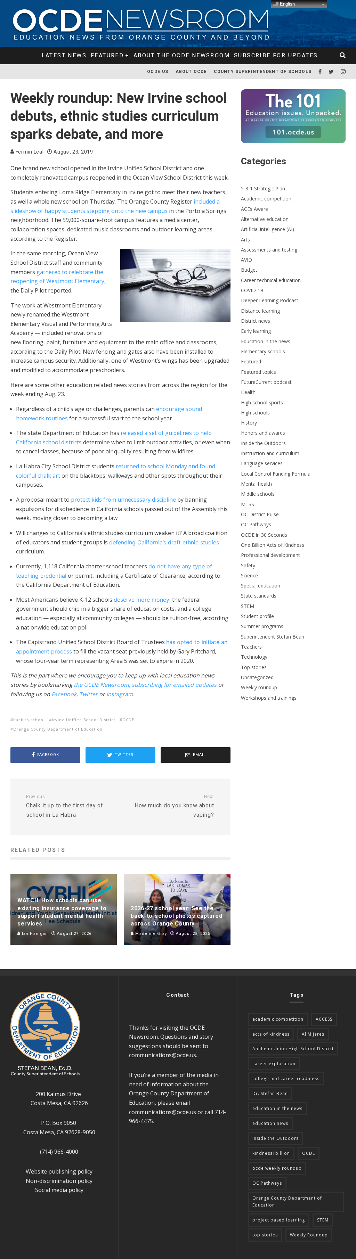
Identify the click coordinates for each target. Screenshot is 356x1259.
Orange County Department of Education (58, 729)
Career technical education (271, 280)
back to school (29, 719)
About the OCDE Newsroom (182, 55)
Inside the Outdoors (263, 443)
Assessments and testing (269, 249)
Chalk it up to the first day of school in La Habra (64, 806)
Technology (254, 656)
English (286, 4)
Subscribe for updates (276, 55)
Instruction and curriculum (270, 453)
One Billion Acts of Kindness (272, 545)
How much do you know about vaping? (174, 806)
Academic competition (266, 198)
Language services (262, 463)
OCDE (128, 719)
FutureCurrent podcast (266, 382)
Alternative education (265, 219)
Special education (260, 585)
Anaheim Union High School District (293, 1049)
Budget (249, 269)
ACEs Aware (254, 209)
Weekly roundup (259, 687)
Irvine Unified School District (83, 719)
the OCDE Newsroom (101, 685)
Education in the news (265, 341)
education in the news (277, 1108)
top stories (265, 1235)
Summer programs (262, 626)
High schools (255, 412)
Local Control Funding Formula (275, 473)
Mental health (256, 483)
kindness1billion (271, 1153)
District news (255, 321)
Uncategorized (257, 677)
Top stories (254, 667)
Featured (107, 55)
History (249, 422)
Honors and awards (263, 432)
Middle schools (258, 494)
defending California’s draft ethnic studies (164, 542)
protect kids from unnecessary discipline (123, 499)
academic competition (278, 1019)
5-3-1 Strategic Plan (263, 188)
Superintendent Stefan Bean (272, 636)
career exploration (274, 1064)
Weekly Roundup (309, 1235)
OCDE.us (157, 71)
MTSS (247, 504)
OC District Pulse (260, 514)
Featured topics (258, 372)
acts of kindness (271, 1034)
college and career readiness (285, 1078)
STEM (247, 606)
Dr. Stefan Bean (270, 1093)
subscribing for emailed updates (174, 685)
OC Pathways (256, 524)
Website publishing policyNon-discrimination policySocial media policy (59, 1181)
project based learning (278, 1220)
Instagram (119, 694)
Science (249, 575)
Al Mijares (313, 1034)
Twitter (88, 694)
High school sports (262, 402)
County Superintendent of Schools (263, 71)
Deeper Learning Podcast (269, 300)
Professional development (270, 555)
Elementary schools (263, 351)
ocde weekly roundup (277, 1168)
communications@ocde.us (162, 1055)
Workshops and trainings (269, 697)
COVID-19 (252, 290)
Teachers (251, 646)
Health (248, 392)
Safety (248, 565)
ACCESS (324, 1019)
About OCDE (191, 71)
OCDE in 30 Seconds (264, 535)
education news (270, 1123)
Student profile (257, 616)
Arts (245, 239)
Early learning (256, 331)
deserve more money (141, 599)
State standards (258, 595)
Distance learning (260, 310)
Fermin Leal (28, 152)
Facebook (63, 694)
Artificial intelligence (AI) (267, 229)
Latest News (64, 55)
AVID (246, 259)
